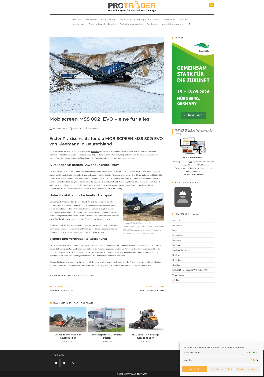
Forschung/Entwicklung (181, 250)
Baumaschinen (108, 20)
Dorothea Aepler (60, 129)
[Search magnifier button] (212, 5)
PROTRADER (142, 374)
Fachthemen (169, 20)
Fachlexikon (153, 24)
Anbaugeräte (90, 20)
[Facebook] (56, 363)
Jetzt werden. (193, 175)
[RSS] (72, 363)
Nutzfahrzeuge (78, 24)
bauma (174, 230)
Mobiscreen (78, 275)
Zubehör (112, 24)
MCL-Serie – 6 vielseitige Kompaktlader (145, 336)
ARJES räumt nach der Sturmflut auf (68, 336)
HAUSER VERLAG (129, 374)
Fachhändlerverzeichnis (131, 24)
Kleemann (95, 151)
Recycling (89, 275)
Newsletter (176, 255)
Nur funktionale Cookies (221, 369)
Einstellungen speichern (247, 369)
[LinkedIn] (64, 363)
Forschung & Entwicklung (146, 20)
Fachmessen (125, 20)
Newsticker (183, 20)
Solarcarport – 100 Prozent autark (107, 336)
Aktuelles (76, 20)
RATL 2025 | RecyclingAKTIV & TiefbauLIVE (189, 270)
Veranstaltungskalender (173, 24)
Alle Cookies (194, 369)
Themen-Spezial (97, 24)
